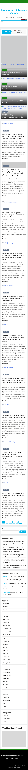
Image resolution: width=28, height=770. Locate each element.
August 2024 (6, 678)
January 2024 (6, 700)
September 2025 (7, 638)
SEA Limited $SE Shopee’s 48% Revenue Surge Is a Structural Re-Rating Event (13, 215)
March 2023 (6, 706)
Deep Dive (5, 112)
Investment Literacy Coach (14, 12)
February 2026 (6, 622)
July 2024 (5, 681)
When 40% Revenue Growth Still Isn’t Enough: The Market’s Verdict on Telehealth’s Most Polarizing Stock (14, 560)
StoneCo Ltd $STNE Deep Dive (16, 576)
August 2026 (6, 603)
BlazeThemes (17, 767)
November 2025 (7, 631)
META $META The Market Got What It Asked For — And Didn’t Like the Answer (13, 495)
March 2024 (6, 694)
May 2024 (5, 687)
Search (4, 529)
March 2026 (6, 619)
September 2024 (7, 675)
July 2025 (5, 644)
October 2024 (6, 672)
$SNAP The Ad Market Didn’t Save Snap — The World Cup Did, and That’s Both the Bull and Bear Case (13, 380)
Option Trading (6, 718)
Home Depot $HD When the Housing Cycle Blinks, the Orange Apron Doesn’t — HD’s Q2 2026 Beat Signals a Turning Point (14, 549)
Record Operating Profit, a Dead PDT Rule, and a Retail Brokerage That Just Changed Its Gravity (20, 31)
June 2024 (5, 684)
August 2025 (6, 641)
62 (17, 522)
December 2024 (7, 666)
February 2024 (6, 697)
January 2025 (6, 663)
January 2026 (6, 625)
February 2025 (6, 659)
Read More (5, 158)
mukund (5, 141)
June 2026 (5, 610)
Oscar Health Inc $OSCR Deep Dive (17, 583)
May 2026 (5, 613)
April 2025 (5, 653)
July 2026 (5, 606)
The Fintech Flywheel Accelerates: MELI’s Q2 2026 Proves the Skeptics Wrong (13, 298)
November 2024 (7, 669)
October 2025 (6, 634)
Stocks (4, 69)
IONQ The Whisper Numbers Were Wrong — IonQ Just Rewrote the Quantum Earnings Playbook (13, 117)
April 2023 (5, 703)
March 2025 (6, 656)
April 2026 (5, 616)
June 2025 (5, 647)
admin (4, 587)
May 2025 (5, 650)
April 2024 (5, 691)
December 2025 (7, 628)
